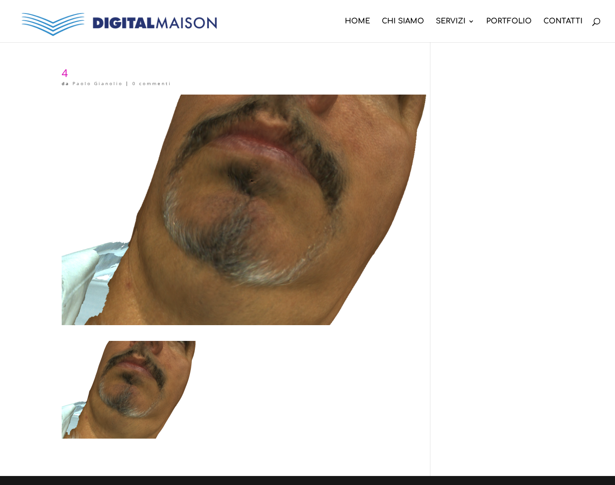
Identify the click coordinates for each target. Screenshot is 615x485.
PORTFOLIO (509, 21)
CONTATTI (563, 21)
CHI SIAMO (403, 21)
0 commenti (152, 83)
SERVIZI (451, 21)
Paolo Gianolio (97, 83)
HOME (357, 21)
